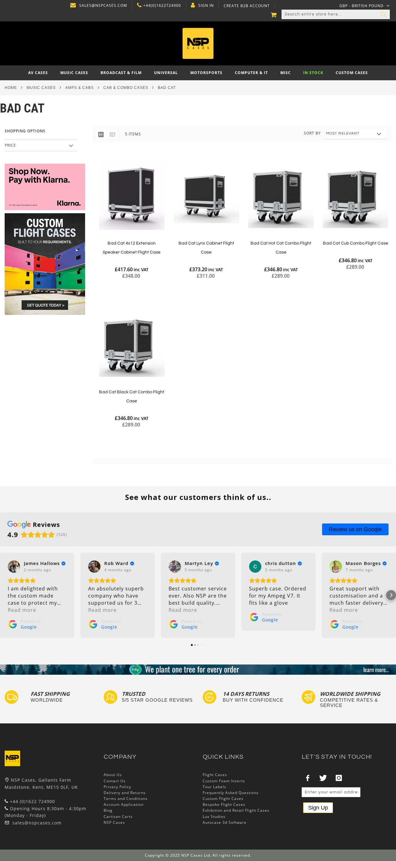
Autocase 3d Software (225, 822)
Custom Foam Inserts (224, 781)
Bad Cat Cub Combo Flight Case (355, 243)
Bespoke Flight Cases (224, 804)
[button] (364, 5)
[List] (112, 134)
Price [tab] (10, 145)
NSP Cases (114, 822)
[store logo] (198, 43)
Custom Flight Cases (223, 798)
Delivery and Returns (125, 792)
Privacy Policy (117, 786)
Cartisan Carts (118, 816)
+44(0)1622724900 (162, 5)
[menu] (198, 72)
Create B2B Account (247, 5)
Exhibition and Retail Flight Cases (236, 810)
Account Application (124, 804)
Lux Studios (214, 816)
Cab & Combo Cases (125, 88)
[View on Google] (14, 566)
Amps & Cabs (79, 88)
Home (11, 88)
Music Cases (41, 88)
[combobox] (336, 15)
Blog (108, 810)
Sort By (312, 133)
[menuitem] (38, 72)
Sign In (206, 5)
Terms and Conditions (126, 798)
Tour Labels (214, 786)
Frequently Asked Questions (231, 792)
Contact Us (115, 781)
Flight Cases (215, 774)
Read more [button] (22, 610)
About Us (113, 774)
